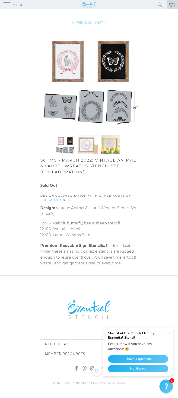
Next (99, 22)
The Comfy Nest (56, 200)
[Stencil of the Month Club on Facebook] (76, 368)
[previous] (45, 78)
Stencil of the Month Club (80, 383)
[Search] (161, 5)
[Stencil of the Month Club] (89, 4)
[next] (132, 78)
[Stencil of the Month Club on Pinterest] (84, 368)
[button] (166, 386)
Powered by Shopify (112, 383)
